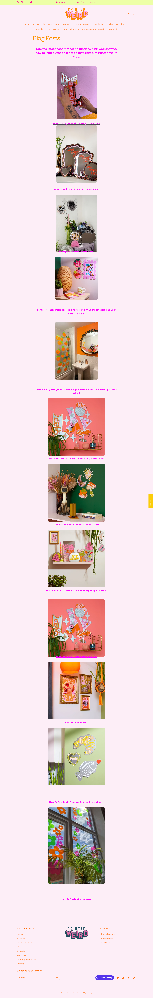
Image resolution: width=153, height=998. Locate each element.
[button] (19, 13)
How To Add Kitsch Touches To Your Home (76, 524)
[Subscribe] (57, 977)
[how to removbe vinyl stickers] (76, 375)
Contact (20, 934)
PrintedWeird (72, 993)
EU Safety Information (27, 959)
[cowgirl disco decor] (76, 452)
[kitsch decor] (76, 517)
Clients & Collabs (24, 942)
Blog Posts (21, 955)
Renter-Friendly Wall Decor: (52, 310)
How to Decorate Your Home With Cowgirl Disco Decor (77, 458)
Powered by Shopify (84, 993)
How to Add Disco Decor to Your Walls (76, 656)
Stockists (21, 951)
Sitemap (20, 963)
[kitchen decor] (76, 781)
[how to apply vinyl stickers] (76, 880)
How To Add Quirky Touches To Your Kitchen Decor (76, 802)
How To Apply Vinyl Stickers (76, 899)
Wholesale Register (108, 934)
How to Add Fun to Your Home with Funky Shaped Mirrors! (76, 590)
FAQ (18, 947)
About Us (21, 938)
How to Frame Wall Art (76, 722)
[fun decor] (76, 583)
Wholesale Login (107, 938)
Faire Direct (105, 942)
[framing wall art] (76, 715)
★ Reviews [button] (150, 501)
